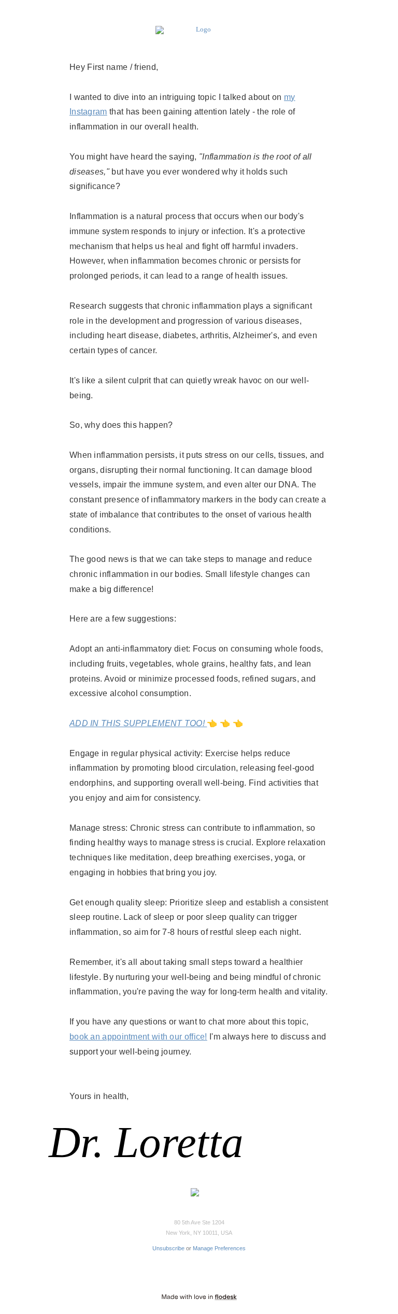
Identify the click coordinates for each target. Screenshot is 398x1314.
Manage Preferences (219, 1248)
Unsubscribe (168, 1248)
